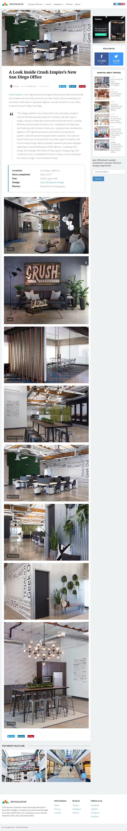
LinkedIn (94, 809)
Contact (57, 813)
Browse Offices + (35, 4)
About (77, 4)
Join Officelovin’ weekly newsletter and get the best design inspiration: (107, 163)
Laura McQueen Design (52, 182)
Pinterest (95, 816)
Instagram (95, 813)
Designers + (59, 4)
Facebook (95, 805)
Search (48, 4)
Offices (76, 805)
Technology (31, 86)
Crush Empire (15, 94)
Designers (77, 809)
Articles (69, 4)
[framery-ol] (109, 29)
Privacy (57, 809)
